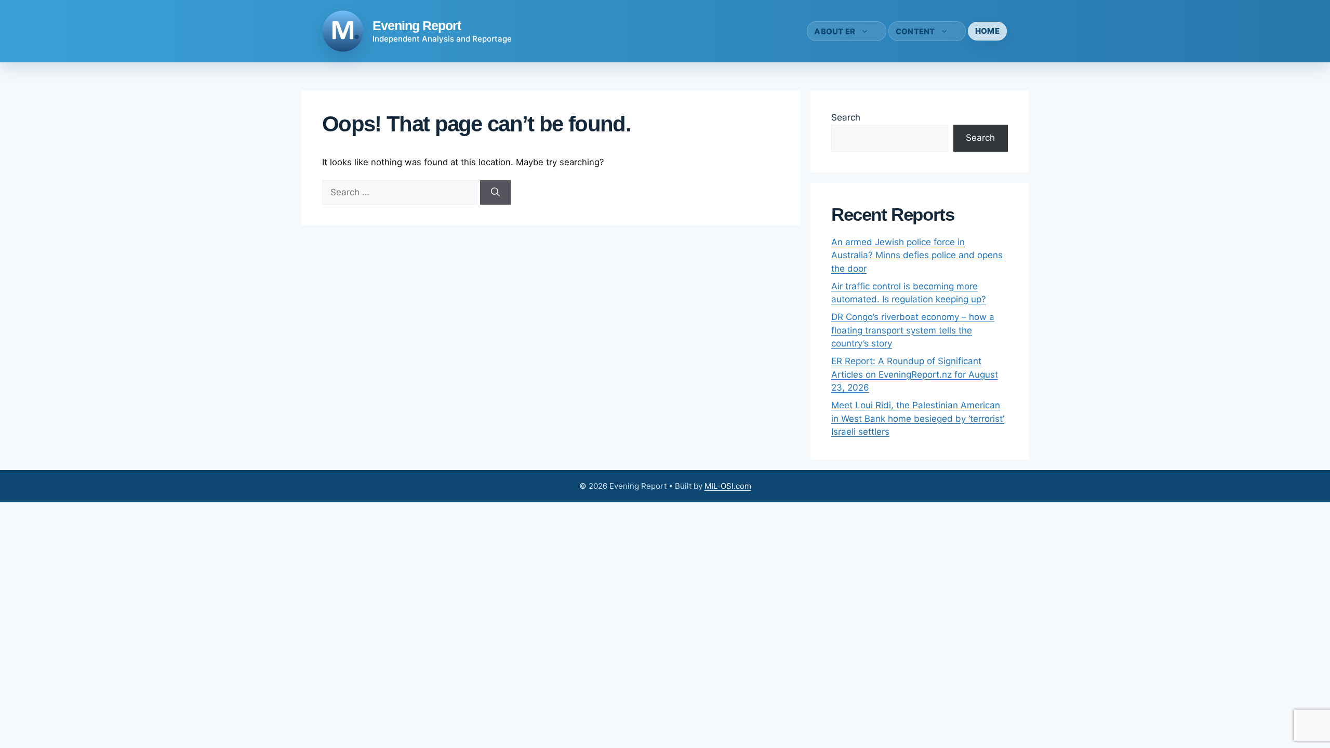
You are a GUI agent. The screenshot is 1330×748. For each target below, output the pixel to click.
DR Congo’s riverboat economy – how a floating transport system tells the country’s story (912, 330)
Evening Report (417, 25)
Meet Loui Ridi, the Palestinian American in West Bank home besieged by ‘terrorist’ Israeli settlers (917, 418)
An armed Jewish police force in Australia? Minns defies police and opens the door (917, 255)
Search (845, 117)
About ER (834, 31)
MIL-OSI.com (727, 486)
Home (987, 31)
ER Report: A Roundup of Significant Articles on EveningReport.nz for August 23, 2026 (914, 374)
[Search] (495, 192)
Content (915, 31)
